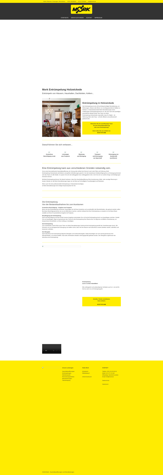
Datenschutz (105, 380)
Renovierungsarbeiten (68, 376)
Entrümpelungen (66, 373)
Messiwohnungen (67, 378)
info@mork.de (92, 1)
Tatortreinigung (66, 380)
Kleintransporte (66, 375)
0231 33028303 (71, 1)
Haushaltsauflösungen (68, 371)
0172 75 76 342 (101, 132)
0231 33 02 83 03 (112, 371)
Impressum (105, 384)
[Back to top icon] (157, 472)
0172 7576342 (82, 1)
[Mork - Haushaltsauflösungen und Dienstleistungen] (81, 9)
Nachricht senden (113, 375)
